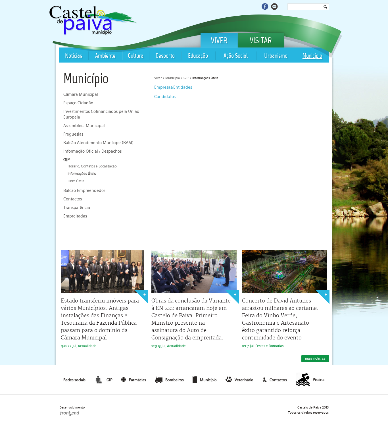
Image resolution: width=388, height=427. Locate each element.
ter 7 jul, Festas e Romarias (280, 323)
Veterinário (244, 380)
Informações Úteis (82, 174)
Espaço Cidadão (78, 103)
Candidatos (165, 96)
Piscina (318, 380)
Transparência (76, 207)
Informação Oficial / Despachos (92, 151)
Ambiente (105, 56)
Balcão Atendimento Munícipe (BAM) (98, 142)
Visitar (261, 41)
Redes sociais (74, 380)
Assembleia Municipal (84, 125)
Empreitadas (75, 216)
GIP (66, 159)
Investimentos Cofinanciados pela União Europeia (101, 114)
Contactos (72, 199)
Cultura (135, 56)
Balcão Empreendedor (84, 190)
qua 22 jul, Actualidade (100, 323)
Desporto (165, 56)
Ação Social (236, 56)
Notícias (73, 56)
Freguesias (73, 134)
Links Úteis (76, 181)
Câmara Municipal (80, 94)
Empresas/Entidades (173, 87)
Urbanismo (275, 56)
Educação (198, 56)
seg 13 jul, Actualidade (191, 323)
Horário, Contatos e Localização (92, 166)
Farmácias (137, 380)
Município (312, 56)
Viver (219, 41)
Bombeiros (174, 380)
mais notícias (315, 358)
